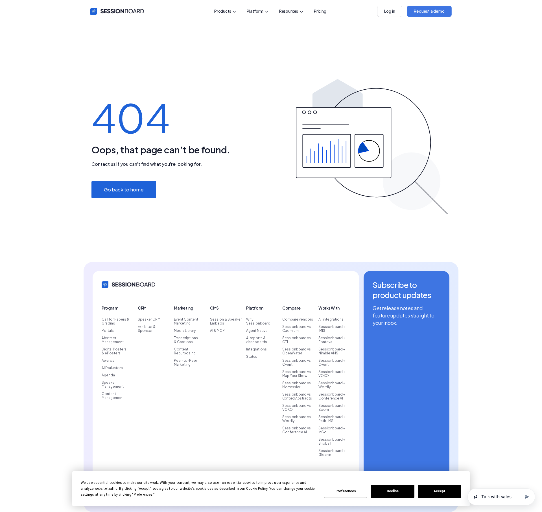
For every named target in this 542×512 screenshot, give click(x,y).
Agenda (108, 375)
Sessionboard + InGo (331, 430)
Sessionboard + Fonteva (331, 340)
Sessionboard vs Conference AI (296, 430)
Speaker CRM (149, 319)
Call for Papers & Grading (115, 321)
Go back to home (124, 189)
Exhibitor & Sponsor (147, 329)
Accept (439, 491)
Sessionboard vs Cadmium (296, 329)
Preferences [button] (143, 494)
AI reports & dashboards (256, 340)
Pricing (320, 11)
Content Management (113, 396)
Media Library (185, 331)
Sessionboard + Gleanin (331, 453)
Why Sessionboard (258, 321)
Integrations (256, 349)
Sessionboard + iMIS (331, 329)
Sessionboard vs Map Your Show (296, 374)
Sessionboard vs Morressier (296, 385)
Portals (108, 331)
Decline (393, 491)
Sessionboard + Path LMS (331, 419)
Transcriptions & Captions (186, 340)
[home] (117, 11)
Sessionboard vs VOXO (296, 408)
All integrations (331, 319)
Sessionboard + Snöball (331, 441)
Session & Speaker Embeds (226, 321)
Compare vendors (297, 319)
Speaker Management (113, 385)
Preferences (345, 491)
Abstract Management (113, 340)
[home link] (128, 284)
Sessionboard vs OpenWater (296, 351)
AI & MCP (217, 331)
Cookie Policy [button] (256, 489)
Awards (108, 361)
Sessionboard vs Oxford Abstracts (297, 396)
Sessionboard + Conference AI (331, 396)
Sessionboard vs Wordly (296, 419)
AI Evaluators (112, 368)
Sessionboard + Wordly (331, 385)
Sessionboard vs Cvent (296, 363)
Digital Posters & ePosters (114, 351)
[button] (225, 11)
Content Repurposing (185, 351)
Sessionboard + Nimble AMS (331, 351)
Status (251, 357)
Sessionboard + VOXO (331, 374)
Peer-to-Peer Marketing (185, 363)
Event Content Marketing (186, 321)
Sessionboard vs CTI (296, 340)
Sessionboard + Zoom (331, 408)
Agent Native (257, 331)
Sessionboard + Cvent (331, 363)
